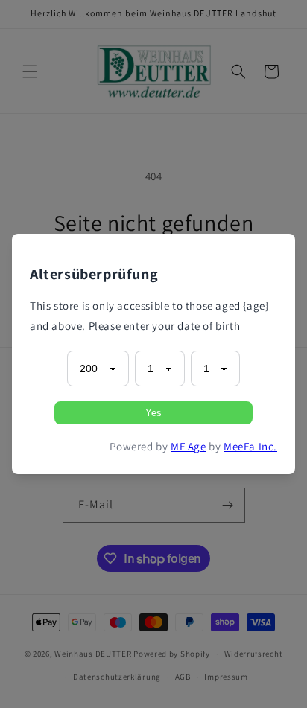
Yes (153, 412)
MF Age (188, 446)
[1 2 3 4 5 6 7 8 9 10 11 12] (159, 368)
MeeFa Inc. (250, 446)
